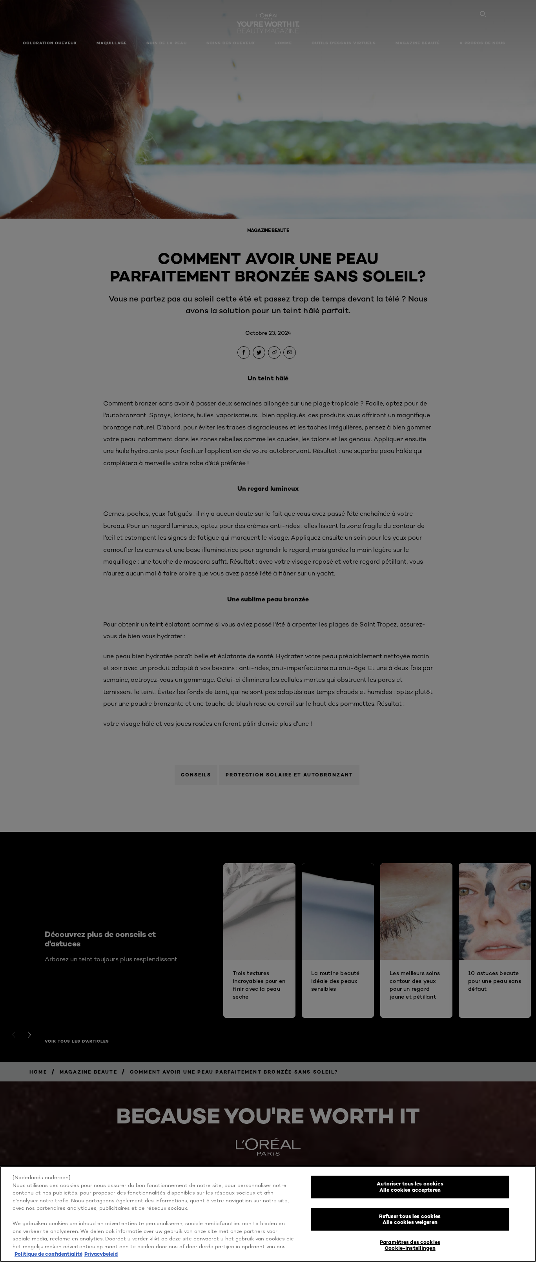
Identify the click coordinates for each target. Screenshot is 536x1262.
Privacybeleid (101, 1254)
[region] (268, 1214)
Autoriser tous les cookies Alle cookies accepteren (410, 1186)
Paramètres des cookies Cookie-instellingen (410, 1245)
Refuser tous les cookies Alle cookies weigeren (410, 1219)
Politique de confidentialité (48, 1254)
